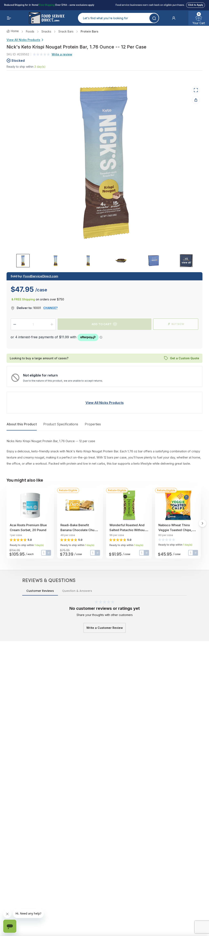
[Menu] (9, 18)
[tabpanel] (104, 452)
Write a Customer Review (104, 627)
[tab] (23, 260)
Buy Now (177, 324)
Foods (30, 31)
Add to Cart (102, 324)
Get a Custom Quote (184, 358)
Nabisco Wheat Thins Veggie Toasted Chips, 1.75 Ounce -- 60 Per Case (177, 530)
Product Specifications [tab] (60, 424)
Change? (50, 308)
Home (15, 31)
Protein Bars (89, 31)
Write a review (62, 54)
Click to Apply (195, 5)
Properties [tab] (93, 424)
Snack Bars (65, 31)
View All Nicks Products (23, 40)
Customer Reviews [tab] (40, 591)
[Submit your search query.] (154, 18)
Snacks (46, 31)
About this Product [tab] (22, 424)
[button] (174, 18)
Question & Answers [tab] (77, 591)
